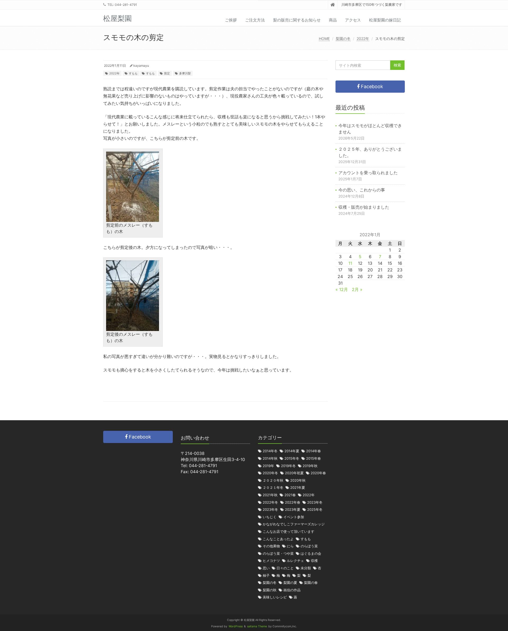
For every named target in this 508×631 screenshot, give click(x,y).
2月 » (357, 289)
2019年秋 (310, 466)
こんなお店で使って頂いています (288, 532)
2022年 (363, 38)
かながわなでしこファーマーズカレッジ (294, 524)
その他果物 (271, 546)
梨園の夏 (290, 583)
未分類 (306, 568)
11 (350, 263)
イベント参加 (293, 517)
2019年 (268, 466)
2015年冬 (291, 458)
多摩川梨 (185, 73)
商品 (333, 20)
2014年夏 (291, 451)
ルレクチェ (295, 561)
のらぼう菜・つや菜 (278, 554)
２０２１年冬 (273, 488)
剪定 (167, 73)
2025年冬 (315, 510)
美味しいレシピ (275, 597)
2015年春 (313, 458)
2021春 (290, 495)
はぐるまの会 (311, 554)
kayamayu (141, 66)
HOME (324, 38)
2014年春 (313, 451)
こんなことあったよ (278, 539)
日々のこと (285, 568)
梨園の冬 (343, 38)
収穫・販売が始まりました (363, 207)
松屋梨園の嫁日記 (385, 20)
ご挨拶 (231, 20)
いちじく (269, 517)
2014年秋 (270, 458)
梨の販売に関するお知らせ (297, 20)
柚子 (266, 576)
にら (290, 546)
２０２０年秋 (273, 480)
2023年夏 (292, 510)
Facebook (371, 86)
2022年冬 (270, 502)
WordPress (236, 626)
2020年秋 (298, 480)
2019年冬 (288, 466)
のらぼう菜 (309, 546)
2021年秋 (270, 495)
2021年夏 (297, 488)
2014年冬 (270, 451)
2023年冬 (315, 502)
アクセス (353, 20)
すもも (133, 73)
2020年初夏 (294, 473)
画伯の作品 (292, 590)
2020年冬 (270, 473)
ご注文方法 (255, 20)
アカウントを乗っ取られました (368, 172)
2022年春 (292, 502)
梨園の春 (311, 583)
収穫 (314, 561)
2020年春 (318, 473)
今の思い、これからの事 (361, 190)
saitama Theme (257, 626)
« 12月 (341, 289)
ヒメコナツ (271, 561)
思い (266, 568)
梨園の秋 (269, 590)
